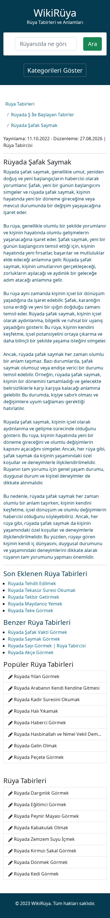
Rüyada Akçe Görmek (31, 652)
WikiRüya (55, 13)
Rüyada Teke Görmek (30, 610)
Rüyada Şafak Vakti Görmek (37, 632)
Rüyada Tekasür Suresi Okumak (42, 590)
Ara (92, 44)
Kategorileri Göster (55, 70)
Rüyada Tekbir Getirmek (33, 597)
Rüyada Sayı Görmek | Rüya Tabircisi (47, 646)
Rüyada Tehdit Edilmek (32, 583)
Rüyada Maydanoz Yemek (35, 604)
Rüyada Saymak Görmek (34, 639)
